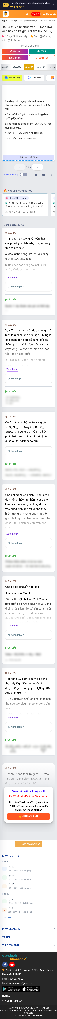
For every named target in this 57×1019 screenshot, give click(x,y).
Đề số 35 (29, 67)
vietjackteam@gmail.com (21, 983)
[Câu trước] (19, 167)
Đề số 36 (41, 67)
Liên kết (7, 996)
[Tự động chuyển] (36, 175)
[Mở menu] (12, 14)
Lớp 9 (4, 21)
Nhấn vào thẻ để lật (28, 157)
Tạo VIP (35, 14)
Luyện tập (36, 78)
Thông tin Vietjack (13, 1001)
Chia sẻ (17, 51)
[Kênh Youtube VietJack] (12, 964)
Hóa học (13, 21)
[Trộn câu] (43, 175)
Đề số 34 (17, 67)
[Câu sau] (37, 167)
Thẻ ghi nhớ (14, 78)
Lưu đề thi (43, 58)
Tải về (44, 51)
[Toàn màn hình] (50, 175)
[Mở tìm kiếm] (27, 14)
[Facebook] (5, 964)
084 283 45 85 (16, 979)
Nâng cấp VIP (30, 816)
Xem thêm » (12, 277)
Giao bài (16, 58)
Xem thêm (7, 917)
